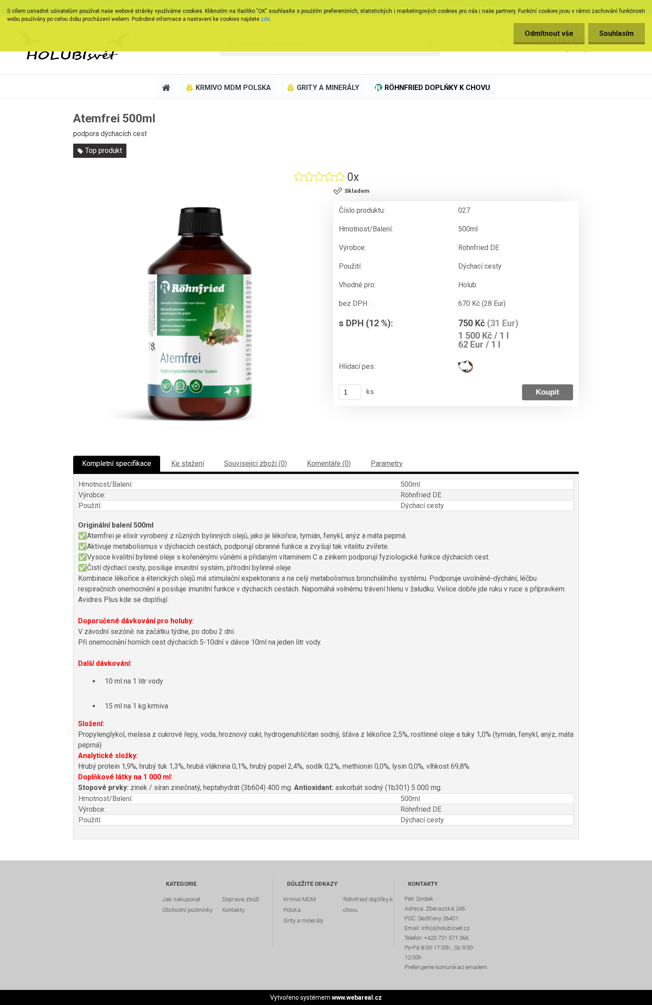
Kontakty (233, 910)
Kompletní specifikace (116, 463)
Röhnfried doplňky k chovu (368, 904)
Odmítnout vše (549, 33)
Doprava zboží (240, 899)
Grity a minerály (303, 920)
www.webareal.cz (357, 997)
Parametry (387, 463)
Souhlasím (616, 33)
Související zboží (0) (255, 463)
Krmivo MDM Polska (299, 904)
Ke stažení (187, 463)
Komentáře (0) (329, 463)
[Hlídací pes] (465, 364)
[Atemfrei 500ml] (199, 314)
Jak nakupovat (181, 899)
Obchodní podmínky (187, 910)
